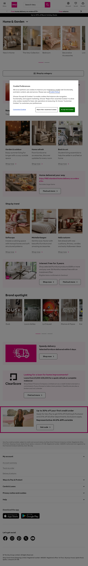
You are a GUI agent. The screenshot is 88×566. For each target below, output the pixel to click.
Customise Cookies (19, 109)
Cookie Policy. (54, 92)
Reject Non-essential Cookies (47, 110)
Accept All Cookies (67, 110)
